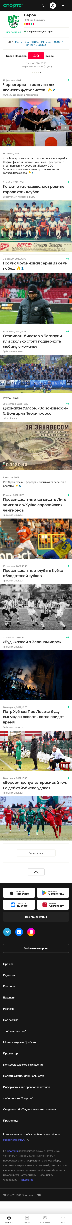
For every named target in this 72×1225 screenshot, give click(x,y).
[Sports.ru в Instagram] (32, 933)
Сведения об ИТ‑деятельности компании (29, 1109)
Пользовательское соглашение (23, 1064)
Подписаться (13, 32)
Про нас (8, 964)
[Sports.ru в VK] (20, 933)
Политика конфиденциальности (23, 1076)
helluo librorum (10, 418)
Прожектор (10, 1053)
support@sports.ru (14, 1140)
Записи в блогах (36, 45)
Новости (58, 42)
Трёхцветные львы (13, 351)
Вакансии (9, 997)
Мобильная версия (36, 948)
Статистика (32, 42)
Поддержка (10, 1020)
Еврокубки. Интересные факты (19, 196)
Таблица (46, 42)
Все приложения (36, 917)
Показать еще (36, 852)
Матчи (19, 42)
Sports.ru (12, 1151)
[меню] (64, 6)
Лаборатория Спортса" (18, 1098)
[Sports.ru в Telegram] (8, 933)
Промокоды (11, 1120)
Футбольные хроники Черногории (21, 94)
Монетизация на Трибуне (19, 1042)
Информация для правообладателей (26, 1087)
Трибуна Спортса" (14, 1031)
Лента (10, 42)
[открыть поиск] (42, 5)
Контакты (9, 986)
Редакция (9, 975)
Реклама (8, 1008)
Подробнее (26, 1179)
